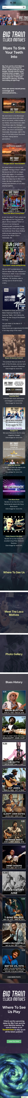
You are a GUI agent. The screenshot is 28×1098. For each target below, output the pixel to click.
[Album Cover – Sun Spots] (14, 242)
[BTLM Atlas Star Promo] (14, 442)
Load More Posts (14, 977)
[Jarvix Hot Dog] (14, 288)
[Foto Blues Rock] (14, 477)
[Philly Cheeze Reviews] (14, 513)
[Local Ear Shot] (14, 373)
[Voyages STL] (14, 408)
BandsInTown (8, 1030)
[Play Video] (14, 104)
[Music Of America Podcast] (14, 335)
